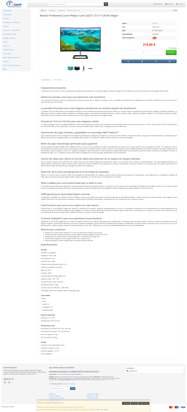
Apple (5, 69)
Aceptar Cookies (143, 403)
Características (46, 80)
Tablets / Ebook (8, 50)
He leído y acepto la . (63, 384)
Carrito (180, 4)
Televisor (6, 26)
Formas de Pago (92, 398)
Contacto (170, 4)
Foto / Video (7, 54)
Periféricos (6, 46)
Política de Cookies (102, 409)
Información (58, 80)
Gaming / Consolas (9, 38)
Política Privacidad (54, 396)
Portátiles (6, 18)
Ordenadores (7, 11)
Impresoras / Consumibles (11, 30)
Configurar (126, 403)
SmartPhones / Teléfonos (11, 22)
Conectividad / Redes (9, 34)
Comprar (171, 52)
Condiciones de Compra (56, 398)
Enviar (72, 388)
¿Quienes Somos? (54, 400)
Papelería (6, 61)
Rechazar (134, 403)
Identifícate (158, 4)
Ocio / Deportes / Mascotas (12, 65)
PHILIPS (154, 23)
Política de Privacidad (110, 379)
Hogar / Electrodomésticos (11, 57)
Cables (5, 42)
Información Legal (92, 394)
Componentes (7, 15)
